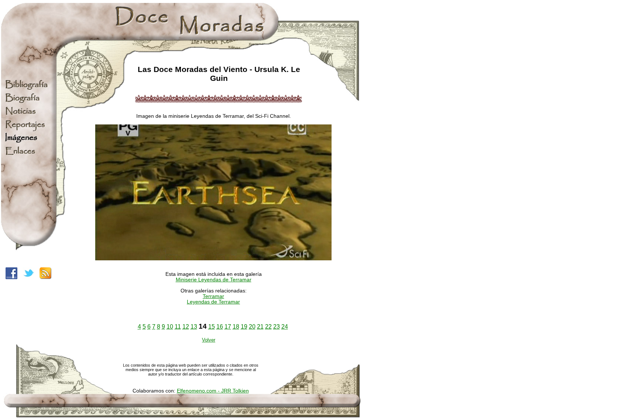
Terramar (213, 296)
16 (219, 326)
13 (194, 326)
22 (268, 326)
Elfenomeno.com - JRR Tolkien (213, 391)
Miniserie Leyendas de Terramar (213, 279)
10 (170, 326)
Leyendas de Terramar (213, 302)
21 (260, 326)
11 (178, 326)
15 (211, 326)
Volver (208, 340)
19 (244, 326)
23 (276, 326)
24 (284, 326)
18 (236, 326)
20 (252, 326)
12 (185, 326)
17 (227, 326)
